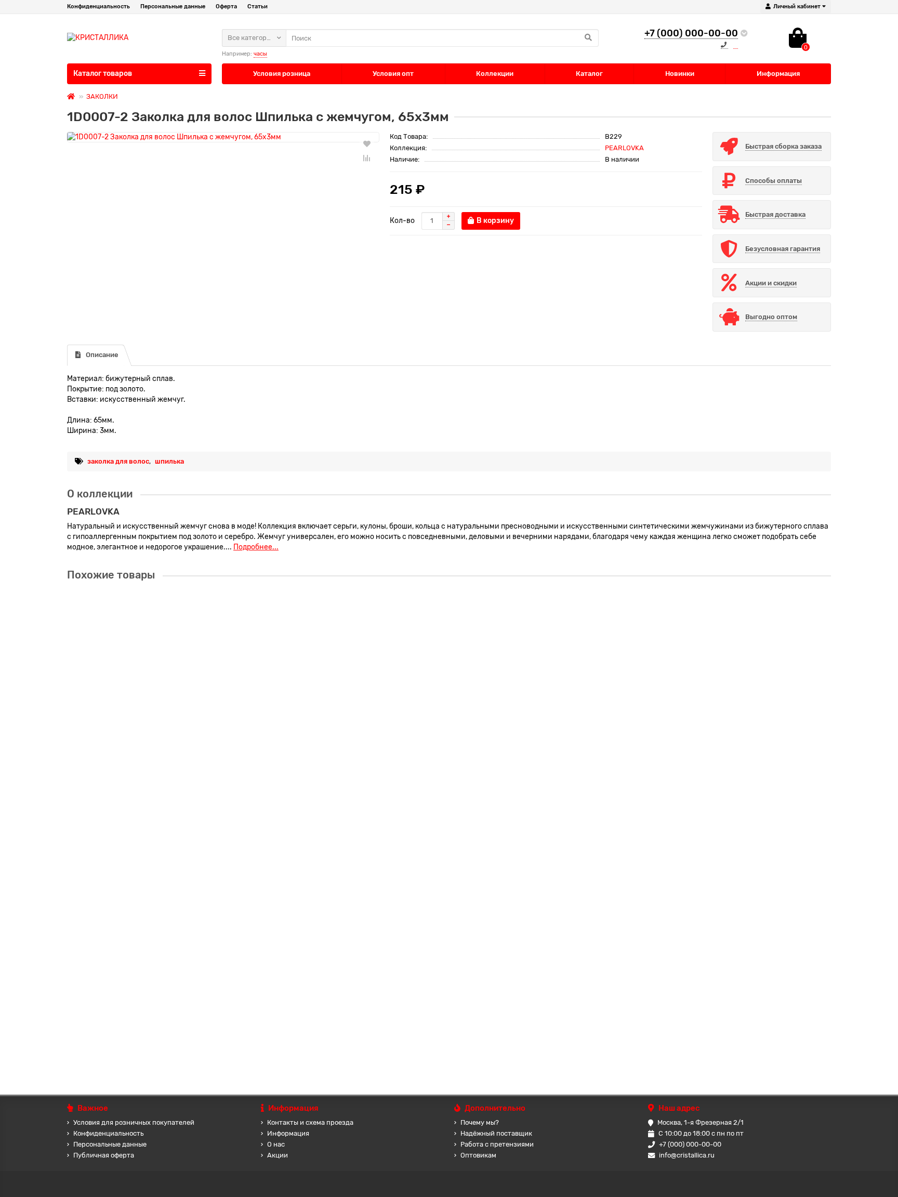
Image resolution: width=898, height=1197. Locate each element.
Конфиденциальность (98, 6)
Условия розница (281, 73)
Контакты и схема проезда (310, 1122)
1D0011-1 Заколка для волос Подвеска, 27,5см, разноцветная (178, 1011)
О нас (276, 1144)
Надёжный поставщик (496, 1133)
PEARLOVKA (624, 148)
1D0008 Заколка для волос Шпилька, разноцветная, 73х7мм (176, 614)
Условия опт (393, 73)
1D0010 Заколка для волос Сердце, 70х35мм (148, 911)
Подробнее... (256, 547)
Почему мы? (479, 1122)
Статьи (257, 6)
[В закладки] (367, 143)
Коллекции (494, 73)
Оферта (226, 6)
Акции (277, 1155)
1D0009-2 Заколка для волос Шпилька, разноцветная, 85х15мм (182, 812)
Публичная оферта (103, 1155)
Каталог (589, 73)
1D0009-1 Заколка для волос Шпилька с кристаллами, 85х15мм (182, 713)
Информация (778, 73)
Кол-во (402, 220)
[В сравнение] (367, 158)
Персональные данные (172, 6)
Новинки (679, 73)
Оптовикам (478, 1155)
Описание (102, 355)
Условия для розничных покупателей (133, 1122)
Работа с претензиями (497, 1144)
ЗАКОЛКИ (102, 96)
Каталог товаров (102, 73)
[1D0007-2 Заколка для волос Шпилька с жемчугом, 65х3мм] (223, 137)
